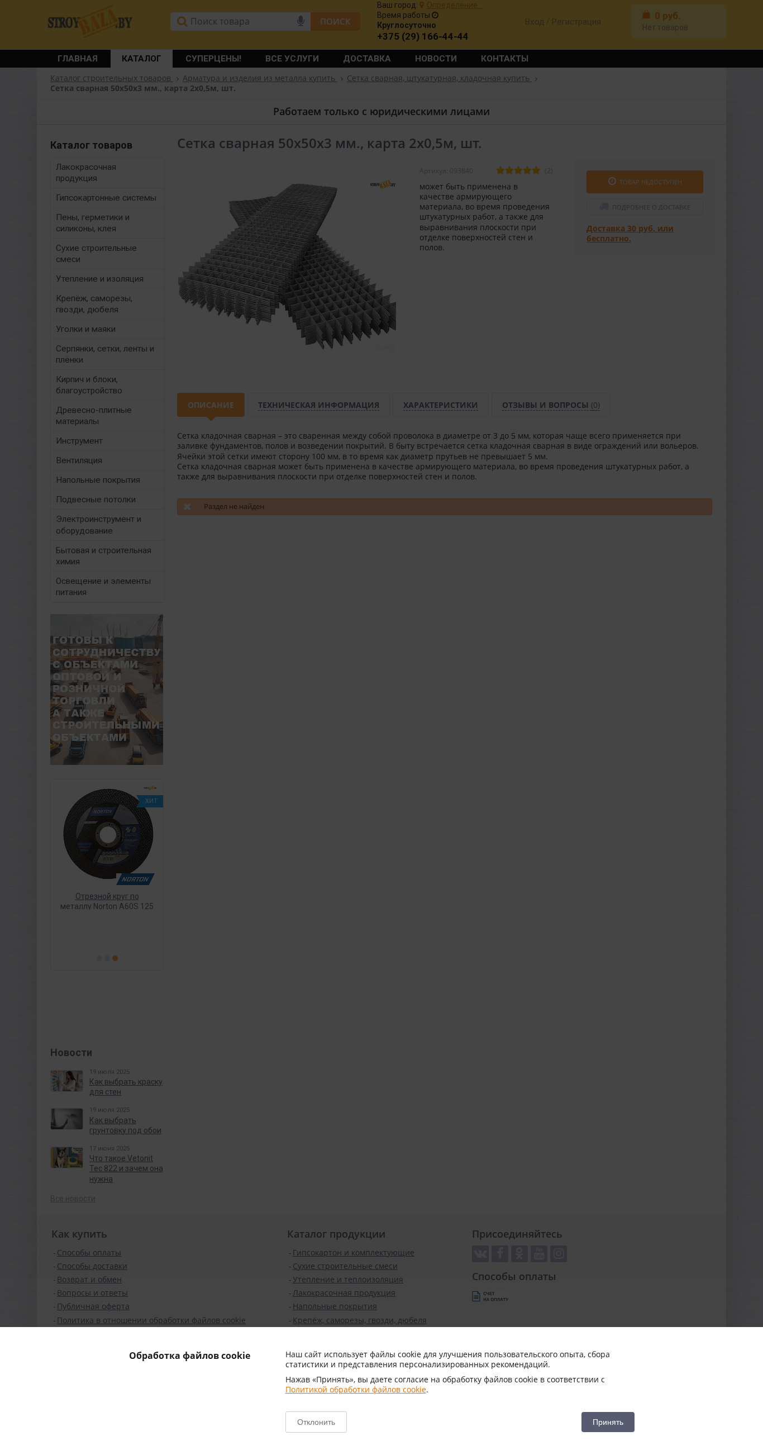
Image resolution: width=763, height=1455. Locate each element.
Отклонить (316, 1422)
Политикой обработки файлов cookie (355, 1389)
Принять (608, 1422)
